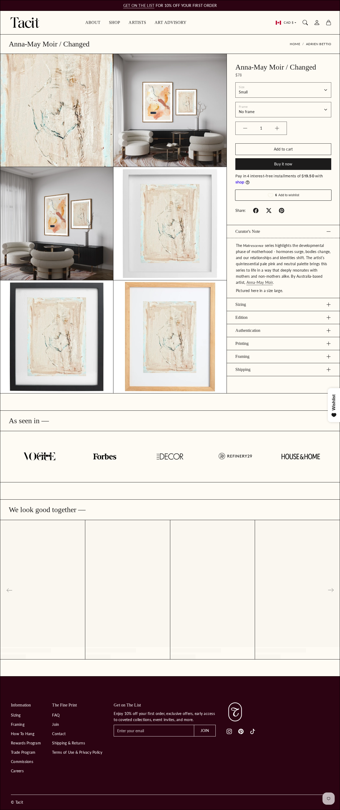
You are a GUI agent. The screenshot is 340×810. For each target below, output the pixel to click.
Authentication (247, 330)
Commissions (22, 761)
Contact (59, 733)
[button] (256, 210)
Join (55, 724)
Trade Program (23, 752)
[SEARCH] (305, 22)
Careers (17, 771)
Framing (242, 356)
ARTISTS (137, 22)
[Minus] (245, 128)
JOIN (205, 730)
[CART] (328, 22)
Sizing (240, 304)
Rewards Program (26, 743)
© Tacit (17, 802)
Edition (241, 317)
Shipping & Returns (68, 743)
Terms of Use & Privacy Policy (77, 752)
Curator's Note (247, 231)
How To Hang (22, 733)
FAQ (56, 715)
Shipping (243, 369)
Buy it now (283, 164)
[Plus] (277, 128)
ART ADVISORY (170, 22)
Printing (242, 343)
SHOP (114, 22)
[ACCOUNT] (317, 22)
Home (295, 44)
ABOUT (93, 22)
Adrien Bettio (319, 44)
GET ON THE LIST (139, 5)
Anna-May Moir (259, 282)
